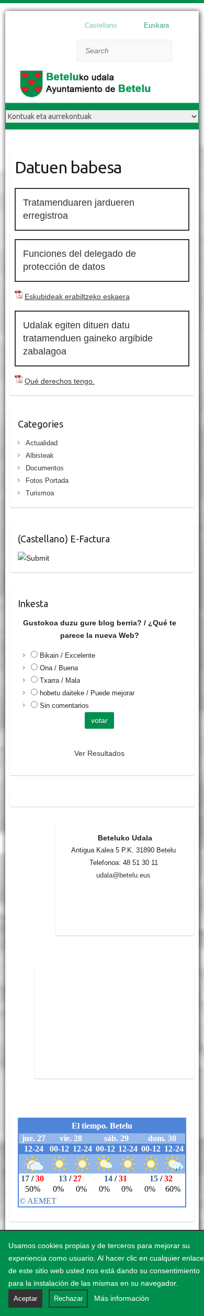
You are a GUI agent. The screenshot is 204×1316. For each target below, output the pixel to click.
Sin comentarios (64, 705)
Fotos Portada (47, 480)
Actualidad (42, 443)
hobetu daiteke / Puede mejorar (87, 693)
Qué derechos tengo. (60, 381)
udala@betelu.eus (123, 875)
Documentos (45, 468)
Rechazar (68, 1298)
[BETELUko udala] (89, 86)
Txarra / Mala (60, 680)
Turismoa (40, 493)
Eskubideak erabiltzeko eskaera (77, 296)
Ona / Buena (59, 668)
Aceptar (25, 1298)
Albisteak (40, 455)
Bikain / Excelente (67, 655)
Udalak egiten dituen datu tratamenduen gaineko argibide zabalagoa (88, 338)
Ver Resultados (99, 753)
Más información (121, 1298)
